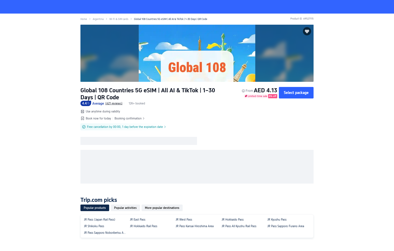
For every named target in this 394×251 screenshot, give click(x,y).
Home (83, 19)
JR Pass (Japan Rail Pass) (99, 219)
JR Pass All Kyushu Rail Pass (239, 226)
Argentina (98, 19)
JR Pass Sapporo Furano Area (285, 226)
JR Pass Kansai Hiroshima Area (195, 226)
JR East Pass (137, 219)
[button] (360, 6)
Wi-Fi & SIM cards (118, 19)
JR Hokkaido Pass (233, 219)
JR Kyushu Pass (276, 219)
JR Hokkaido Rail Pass (143, 226)
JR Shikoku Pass (94, 226)
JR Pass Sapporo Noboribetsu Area (105, 232)
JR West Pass (184, 219)
